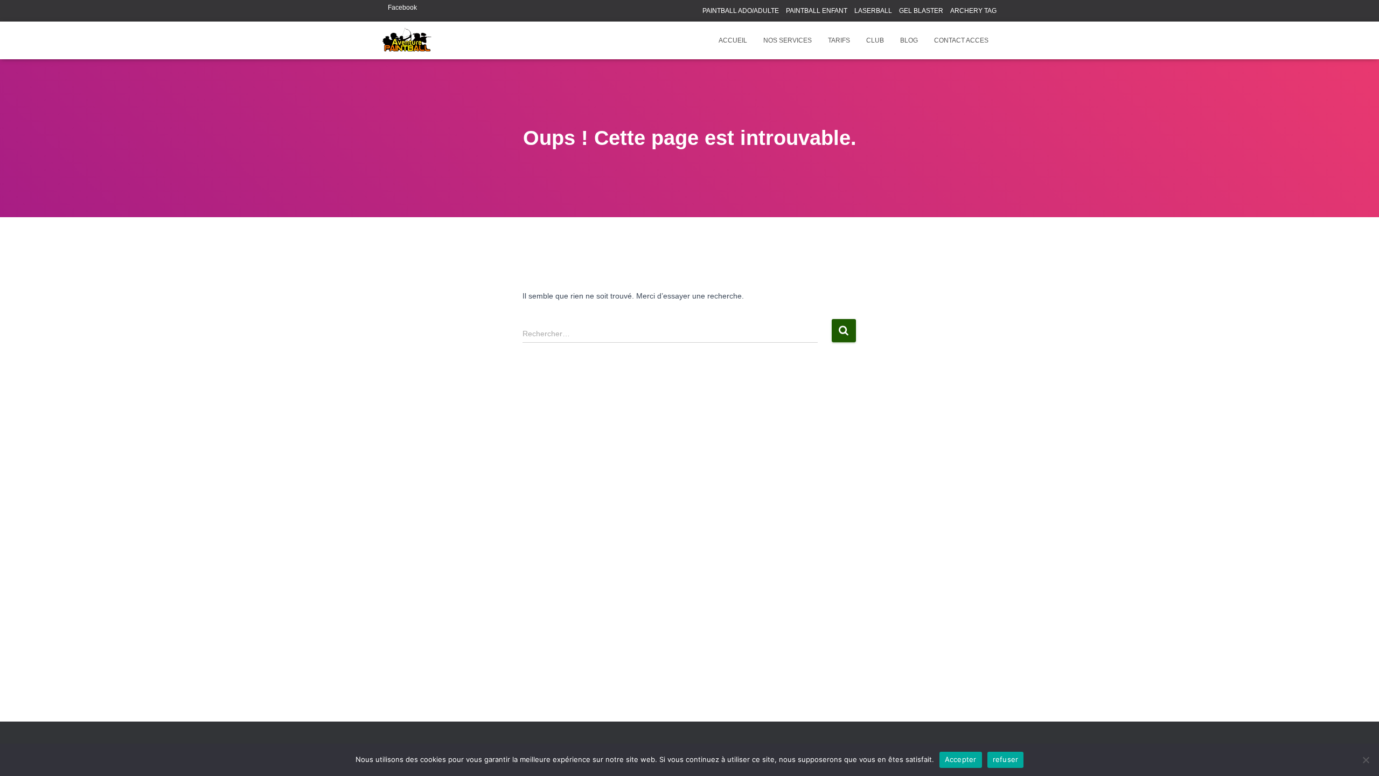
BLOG (909, 40)
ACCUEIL (733, 40)
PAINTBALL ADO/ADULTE (740, 11)
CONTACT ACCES (961, 40)
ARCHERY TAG (973, 11)
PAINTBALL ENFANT (816, 11)
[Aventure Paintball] (407, 40)
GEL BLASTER (921, 11)
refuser (1006, 759)
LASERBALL (873, 11)
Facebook (402, 7)
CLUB (875, 40)
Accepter (961, 759)
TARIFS (839, 40)
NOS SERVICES (787, 40)
